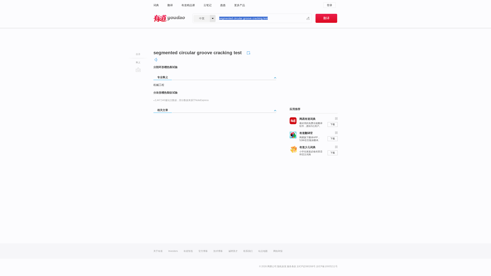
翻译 (170, 5)
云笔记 (207, 5)
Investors (173, 251)
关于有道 (158, 251)
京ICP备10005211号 (327, 266)
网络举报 (278, 251)
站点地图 (263, 251)
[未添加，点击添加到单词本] (249, 52)
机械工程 (158, 84)
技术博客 (218, 251)
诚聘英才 (233, 251)
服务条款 (291, 266)
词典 (156, 5)
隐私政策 (281, 266)
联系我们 (248, 251)
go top (138, 69)
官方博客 (203, 251)
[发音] (156, 59)
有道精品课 (188, 5)
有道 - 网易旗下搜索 (169, 18)
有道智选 (188, 251)
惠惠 (223, 5)
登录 (329, 5)
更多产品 (239, 5)
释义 (138, 62)
